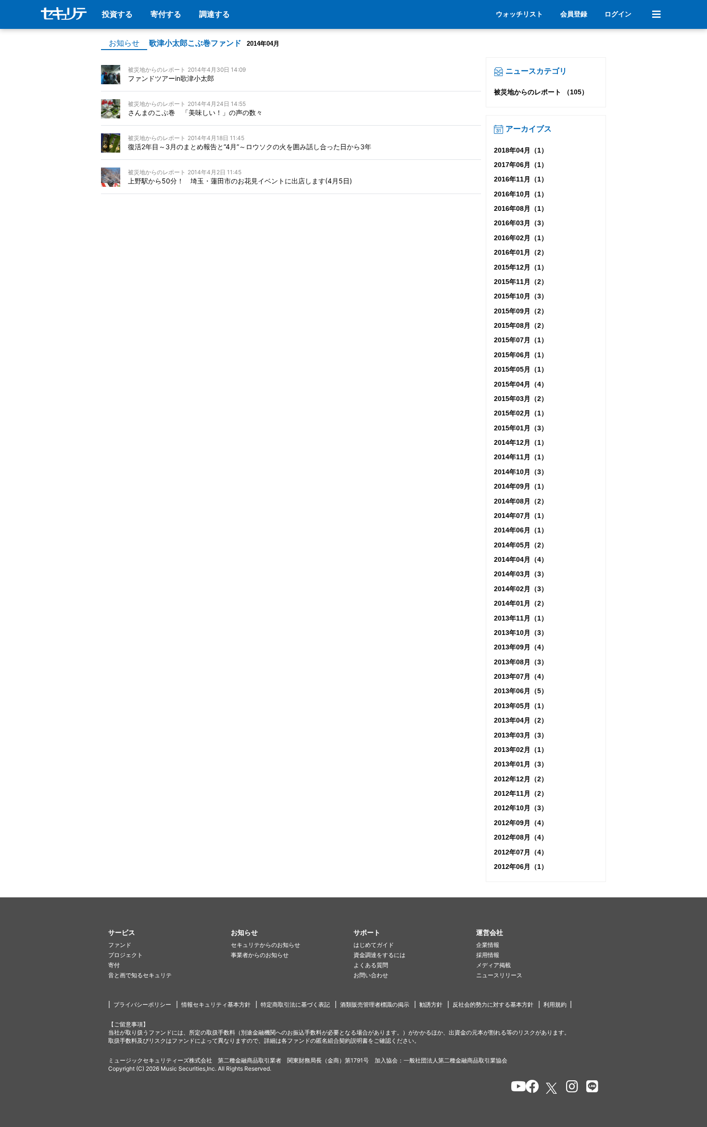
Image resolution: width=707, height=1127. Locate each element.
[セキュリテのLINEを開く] (589, 1088)
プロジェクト (125, 955)
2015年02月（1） (521, 413)
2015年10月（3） (521, 296)
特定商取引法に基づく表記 (295, 1004)
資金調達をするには (379, 955)
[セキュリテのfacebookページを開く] (529, 1088)
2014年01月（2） (521, 603)
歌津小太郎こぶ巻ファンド (195, 43)
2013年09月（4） (521, 647)
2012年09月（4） (521, 823)
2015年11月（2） (521, 281)
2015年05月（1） (521, 369)
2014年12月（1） (521, 442)
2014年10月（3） (521, 472)
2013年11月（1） (521, 618)
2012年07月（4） (521, 852)
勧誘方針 (430, 1004)
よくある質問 (371, 965)
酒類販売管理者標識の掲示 (374, 1004)
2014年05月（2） (521, 545)
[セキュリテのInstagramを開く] (569, 1088)
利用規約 (555, 1004)
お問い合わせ (371, 975)
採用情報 (487, 955)
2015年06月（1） (521, 355)
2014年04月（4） (521, 559)
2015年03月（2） (521, 398)
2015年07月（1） (521, 340)
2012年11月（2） (521, 793)
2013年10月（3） (521, 632)
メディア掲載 (493, 965)
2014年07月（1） (521, 515)
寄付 (114, 965)
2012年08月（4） (521, 837)
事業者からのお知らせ (260, 955)
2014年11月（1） (521, 457)
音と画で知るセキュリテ (140, 975)
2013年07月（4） (521, 676)
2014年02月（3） (521, 589)
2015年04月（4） (521, 384)
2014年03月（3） (521, 574)
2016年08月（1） (521, 208)
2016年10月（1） (521, 194)
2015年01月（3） (521, 428)
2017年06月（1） (521, 164)
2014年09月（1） (521, 486)
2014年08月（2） (521, 501)
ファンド (119, 944)
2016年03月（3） (521, 223)
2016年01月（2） (521, 252)
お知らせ (124, 43)
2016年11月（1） (521, 179)
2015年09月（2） (521, 311)
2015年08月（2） (521, 325)
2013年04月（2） (521, 720)
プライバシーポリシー (142, 1004)
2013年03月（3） (521, 735)
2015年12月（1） (521, 267)
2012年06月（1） (521, 866)
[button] (169, 932)
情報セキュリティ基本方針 (216, 1004)
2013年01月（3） (521, 764)
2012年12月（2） (521, 779)
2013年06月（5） (521, 691)
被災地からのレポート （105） (541, 92)
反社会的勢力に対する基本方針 (493, 1004)
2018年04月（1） (521, 150)
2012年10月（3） (521, 808)
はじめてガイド (374, 944)
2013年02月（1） (521, 749)
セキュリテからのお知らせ (265, 944)
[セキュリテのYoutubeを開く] (514, 1088)
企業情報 (487, 944)
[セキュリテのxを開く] (552, 1088)
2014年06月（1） (521, 530)
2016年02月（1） (521, 238)
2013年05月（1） (521, 706)
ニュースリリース (499, 975)
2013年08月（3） (521, 662)
